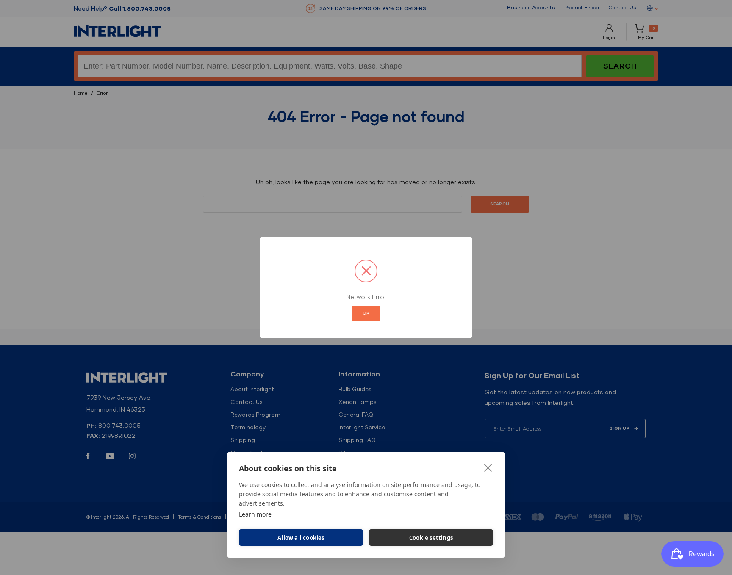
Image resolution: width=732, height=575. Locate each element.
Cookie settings (431, 538)
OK (366, 313)
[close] (488, 467)
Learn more (255, 514)
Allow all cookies (300, 538)
